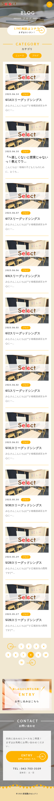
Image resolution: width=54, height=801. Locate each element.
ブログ (35, 55)
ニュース (19, 55)
